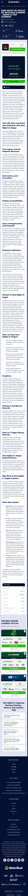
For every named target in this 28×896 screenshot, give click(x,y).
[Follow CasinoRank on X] (11, 860)
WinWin (14, 769)
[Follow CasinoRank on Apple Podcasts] (22, 860)
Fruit (13, 806)
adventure (4, 111)
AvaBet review (13, 648)
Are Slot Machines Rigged (13, 782)
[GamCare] (19, 876)
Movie (13, 808)
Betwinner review (13, 671)
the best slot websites (8, 290)
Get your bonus (17, 49)
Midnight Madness (15, 551)
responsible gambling (17, 496)
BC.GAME (13, 767)
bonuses (17, 154)
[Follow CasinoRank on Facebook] (4, 860)
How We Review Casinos (14, 829)
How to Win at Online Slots (13, 790)
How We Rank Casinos (13, 832)
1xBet (13, 764)
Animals (13, 803)
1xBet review (14, 695)
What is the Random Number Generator (13, 793)
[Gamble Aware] (12, 884)
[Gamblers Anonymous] (11, 876)
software (13, 190)
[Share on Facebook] (6, 25)
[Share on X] (2, 25)
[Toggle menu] (2, 1)
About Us (13, 824)
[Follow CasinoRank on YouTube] (15, 860)
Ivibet (13, 772)
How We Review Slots (14, 835)
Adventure (14, 811)
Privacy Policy (14, 827)
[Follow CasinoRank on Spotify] (19, 860)
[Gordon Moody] (14, 880)
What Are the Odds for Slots (14, 788)
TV (13, 814)
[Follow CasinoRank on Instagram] (8, 860)
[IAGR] (6, 876)
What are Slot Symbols (13, 785)
